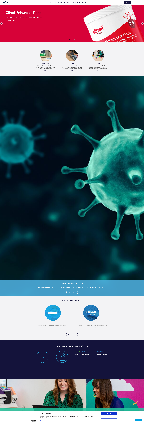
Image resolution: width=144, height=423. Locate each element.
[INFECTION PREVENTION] (42, 356)
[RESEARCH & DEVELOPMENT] (62, 356)
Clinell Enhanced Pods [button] (69, 39)
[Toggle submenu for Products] (58, 2)
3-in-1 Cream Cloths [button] (74, 39)
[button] (135, 2)
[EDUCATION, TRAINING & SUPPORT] (82, 351)
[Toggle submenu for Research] (71, 2)
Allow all (109, 413)
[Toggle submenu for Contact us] (87, 2)
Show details (43, 420)
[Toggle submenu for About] (51, 2)
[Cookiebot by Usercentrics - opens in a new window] (33, 421)
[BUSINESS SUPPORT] (102, 351)
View (45, 70)
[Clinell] (53, 313)
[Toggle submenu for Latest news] (79, 2)
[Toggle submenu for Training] (64, 2)
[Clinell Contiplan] (91, 313)
